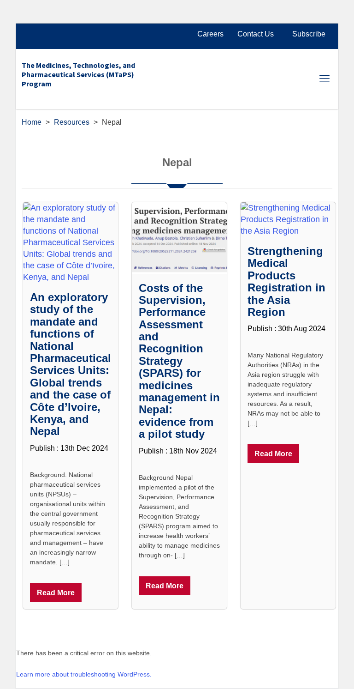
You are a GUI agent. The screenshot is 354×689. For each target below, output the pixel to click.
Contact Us (255, 34)
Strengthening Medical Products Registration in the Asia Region (286, 281)
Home (31, 122)
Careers (210, 34)
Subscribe (308, 34)
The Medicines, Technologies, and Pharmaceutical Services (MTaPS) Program (78, 74)
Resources (71, 122)
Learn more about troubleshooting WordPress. (84, 674)
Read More (56, 593)
